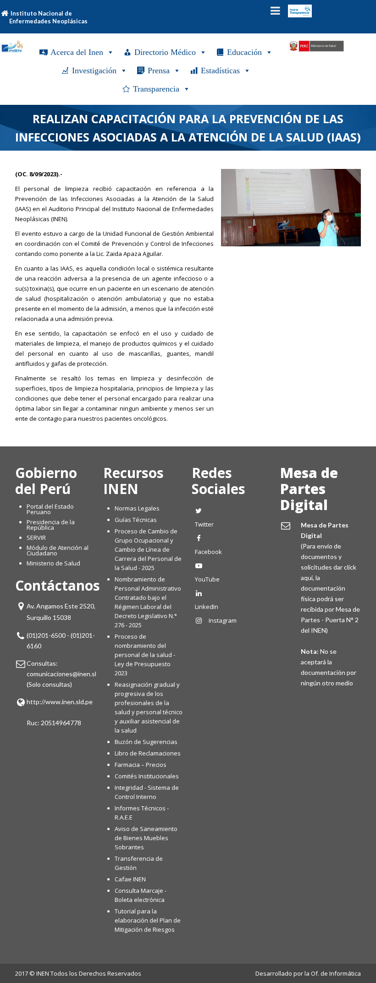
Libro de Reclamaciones (148, 753)
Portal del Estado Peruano (50, 509)
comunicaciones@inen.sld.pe (68, 674)
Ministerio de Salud (53, 563)
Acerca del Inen (76, 52)
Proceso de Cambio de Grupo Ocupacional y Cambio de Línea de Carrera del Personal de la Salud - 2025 (148, 549)
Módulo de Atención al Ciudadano (57, 550)
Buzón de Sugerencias (146, 742)
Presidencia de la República (51, 525)
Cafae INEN (130, 879)
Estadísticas (220, 70)
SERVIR (36, 537)
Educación (244, 52)
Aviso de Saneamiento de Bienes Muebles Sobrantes (146, 838)
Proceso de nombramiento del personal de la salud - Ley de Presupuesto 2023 (145, 654)
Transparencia (156, 88)
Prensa (159, 70)
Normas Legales (137, 508)
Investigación (94, 70)
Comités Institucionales (147, 776)
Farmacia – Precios (140, 764)
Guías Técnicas (136, 520)
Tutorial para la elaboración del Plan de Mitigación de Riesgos (148, 920)
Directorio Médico (165, 52)
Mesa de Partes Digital (309, 488)
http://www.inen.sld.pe (60, 702)
